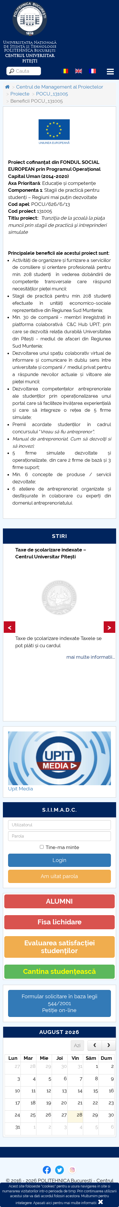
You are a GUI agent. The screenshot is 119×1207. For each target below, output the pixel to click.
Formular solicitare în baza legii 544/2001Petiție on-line (59, 1003)
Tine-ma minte (62, 847)
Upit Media (20, 789)
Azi (77, 1045)
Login (59, 860)
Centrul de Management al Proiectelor (59, 87)
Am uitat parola (59, 876)
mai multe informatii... (90, 657)
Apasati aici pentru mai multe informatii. (65, 1203)
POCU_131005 (52, 94)
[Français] (92, 71)
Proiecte (19, 94)
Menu (110, 72)
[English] (78, 71)
